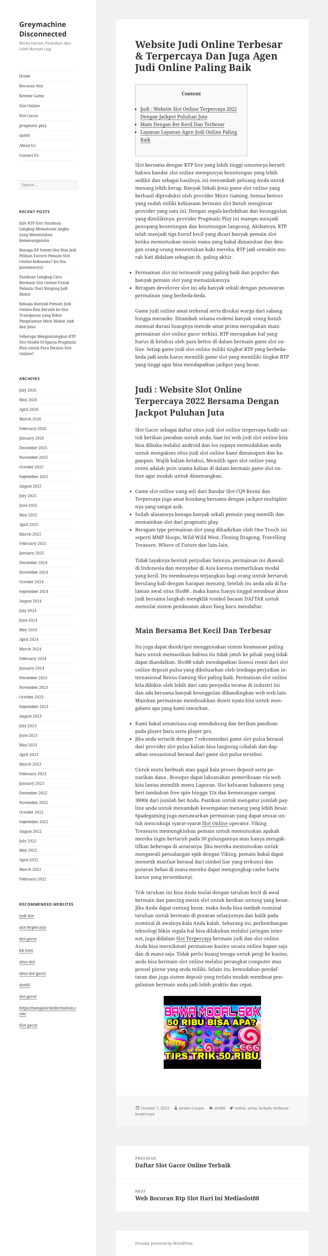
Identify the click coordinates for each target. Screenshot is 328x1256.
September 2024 (33, 591)
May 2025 (28, 515)
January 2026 (31, 438)
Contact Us (28, 155)
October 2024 (31, 581)
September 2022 (33, 821)
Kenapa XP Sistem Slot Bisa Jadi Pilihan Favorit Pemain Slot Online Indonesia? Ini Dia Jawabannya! (47, 258)
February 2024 (32, 658)
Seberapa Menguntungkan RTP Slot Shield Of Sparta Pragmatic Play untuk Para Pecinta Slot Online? (48, 345)
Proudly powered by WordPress (164, 1243)
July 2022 (28, 841)
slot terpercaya (32, 927)
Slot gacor (28, 1025)
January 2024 (31, 668)
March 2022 (30, 869)
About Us (27, 145)
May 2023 (28, 745)
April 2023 (28, 754)
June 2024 (28, 620)
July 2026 (28, 390)
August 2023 (30, 716)
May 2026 (28, 399)
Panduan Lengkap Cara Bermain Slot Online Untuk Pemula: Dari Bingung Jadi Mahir (44, 285)
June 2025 (28, 505)
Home (24, 76)
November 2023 (33, 687)
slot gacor (28, 939)
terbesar (280, 1108)
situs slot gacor (32, 973)
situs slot (27, 962)
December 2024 (33, 562)
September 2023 (33, 706)
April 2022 (28, 860)
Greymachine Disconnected (43, 28)
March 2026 (30, 419)
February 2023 (32, 773)
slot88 (24, 135)
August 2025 (30, 486)
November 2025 (33, 457)
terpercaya (145, 1114)
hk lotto (26, 950)
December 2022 (33, 793)
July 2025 (28, 495)
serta (252, 1108)
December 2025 (33, 447)
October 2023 (31, 697)
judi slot (26, 915)
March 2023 (30, 764)
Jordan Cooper (192, 1108)
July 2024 (28, 610)
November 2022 (33, 802)
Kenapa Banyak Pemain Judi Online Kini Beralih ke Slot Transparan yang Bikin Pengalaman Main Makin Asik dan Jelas (46, 315)
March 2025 (30, 534)
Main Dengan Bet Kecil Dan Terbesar (182, 124)
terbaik (265, 1108)
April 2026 (28, 409)
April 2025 (28, 524)
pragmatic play (33, 125)
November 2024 (33, 572)
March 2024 (30, 649)
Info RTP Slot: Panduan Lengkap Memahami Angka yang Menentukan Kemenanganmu (44, 231)
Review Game (31, 96)
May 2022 (28, 850)
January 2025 (31, 553)
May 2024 (28, 629)
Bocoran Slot (31, 86)
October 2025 (31, 467)
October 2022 (31, 812)
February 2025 (32, 543)
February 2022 (32, 879)
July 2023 (28, 725)
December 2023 (33, 677)
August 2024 (30, 601)
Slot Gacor (28, 115)
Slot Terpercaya (193, 938)
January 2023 (31, 783)
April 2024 (28, 639)
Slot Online (29, 105)
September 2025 (33, 476)
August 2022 (30, 831)
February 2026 (32, 428)
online (240, 1108)
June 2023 (28, 735)
